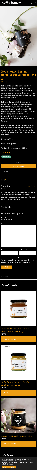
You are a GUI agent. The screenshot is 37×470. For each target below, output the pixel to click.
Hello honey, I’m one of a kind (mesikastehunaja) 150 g (15, 330)
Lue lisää (6, 393)
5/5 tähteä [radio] (11, 219)
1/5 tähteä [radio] (2, 219)
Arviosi (3, 224)
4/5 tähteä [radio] (9, 219)
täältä (10, 464)
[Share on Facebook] (1, 171)
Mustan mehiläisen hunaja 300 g (16, 435)
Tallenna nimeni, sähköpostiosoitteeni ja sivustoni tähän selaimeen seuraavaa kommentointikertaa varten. (17, 261)
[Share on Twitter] (4, 171)
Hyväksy (5, 467)
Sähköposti (23, 250)
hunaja (6, 277)
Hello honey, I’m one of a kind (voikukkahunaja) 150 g (15, 383)
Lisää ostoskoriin (18, 166)
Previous (1, 36)
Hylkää (12, 467)
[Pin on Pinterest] (7, 171)
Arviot (3, 180)
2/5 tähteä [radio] (4, 219)
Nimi (3, 250)
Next (35, 36)
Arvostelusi (5, 217)
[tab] (18, 180)
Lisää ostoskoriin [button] (9, 339)
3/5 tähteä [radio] (6, 219)
